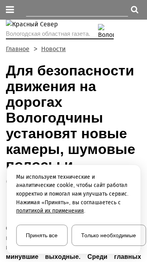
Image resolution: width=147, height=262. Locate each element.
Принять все (42, 235)
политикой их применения (50, 210)
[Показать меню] (10, 10)
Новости (53, 49)
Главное (17, 49)
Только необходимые (108, 235)
